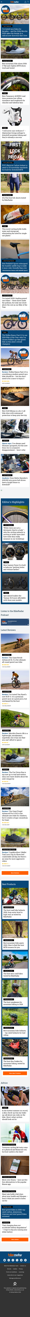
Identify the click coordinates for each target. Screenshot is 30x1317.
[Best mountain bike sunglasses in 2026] (15, 988)
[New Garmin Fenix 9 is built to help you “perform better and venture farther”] (15, 551)
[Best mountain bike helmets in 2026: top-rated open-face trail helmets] (15, 1017)
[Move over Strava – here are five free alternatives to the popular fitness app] (15, 1165)
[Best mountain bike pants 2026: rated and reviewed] (15, 929)
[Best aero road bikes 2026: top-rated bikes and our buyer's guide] (15, 960)
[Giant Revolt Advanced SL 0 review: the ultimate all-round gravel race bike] (15, 643)
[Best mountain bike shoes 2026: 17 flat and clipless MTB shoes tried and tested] (15, 49)
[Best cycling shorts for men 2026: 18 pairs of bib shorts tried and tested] (15, 183)
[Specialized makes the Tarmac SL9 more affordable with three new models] (15, 582)
